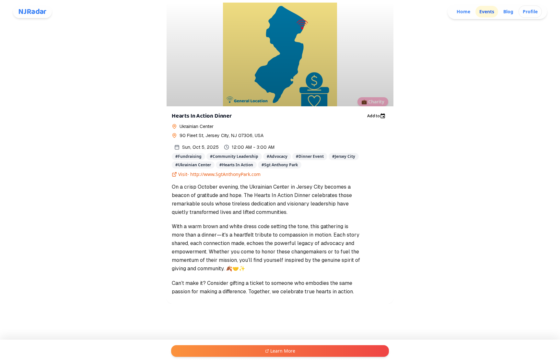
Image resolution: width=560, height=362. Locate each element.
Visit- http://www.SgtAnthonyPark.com (219, 174)
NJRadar (32, 12)
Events (486, 11)
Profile (530, 11)
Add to (373, 116)
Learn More (282, 351)
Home (463, 11)
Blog (508, 11)
